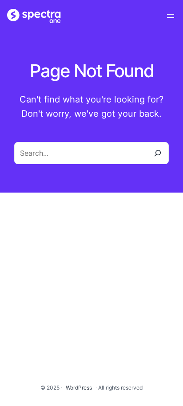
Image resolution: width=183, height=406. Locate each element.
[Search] (158, 153)
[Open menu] (170, 16)
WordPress (79, 387)
